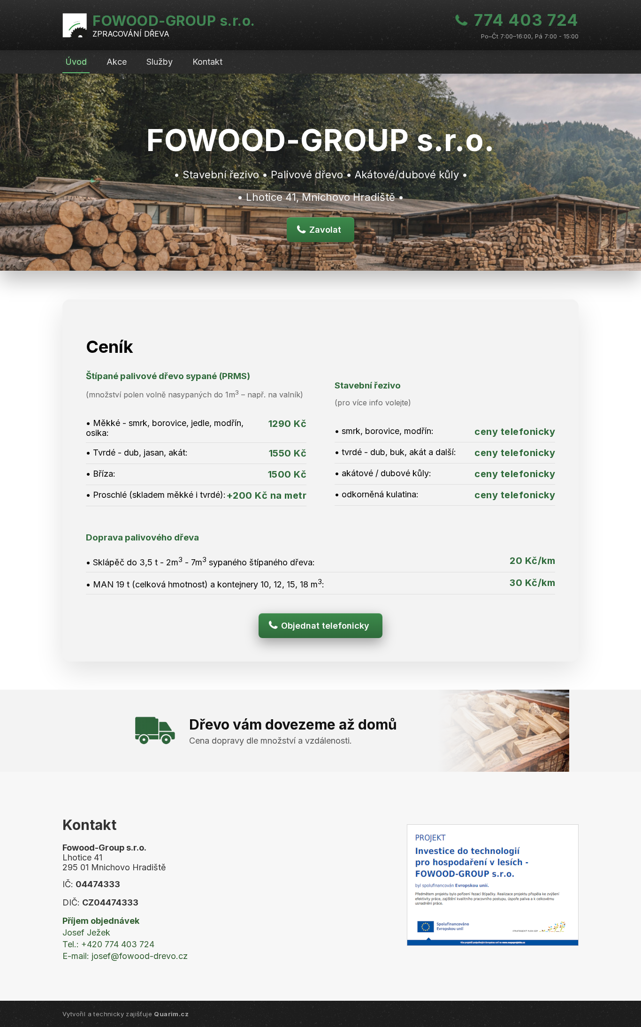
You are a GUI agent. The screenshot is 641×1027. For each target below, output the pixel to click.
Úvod (76, 62)
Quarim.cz (171, 1014)
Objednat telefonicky (325, 626)
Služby (159, 62)
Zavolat (325, 230)
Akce (117, 62)
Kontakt (207, 62)
